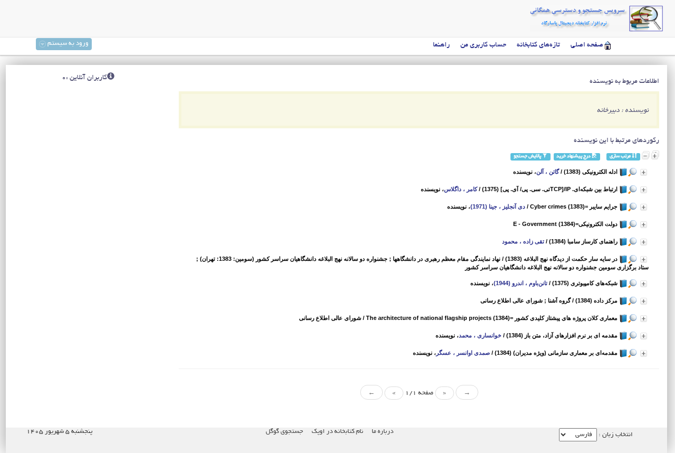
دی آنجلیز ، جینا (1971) (497, 206)
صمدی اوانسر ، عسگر (463, 353)
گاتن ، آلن (547, 171)
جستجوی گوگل (284, 431)
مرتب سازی (621, 156)
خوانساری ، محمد (480, 335)
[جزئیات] (643, 172)
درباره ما (382, 431)
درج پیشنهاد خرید (574, 156)
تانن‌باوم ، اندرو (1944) (520, 283)
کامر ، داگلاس (460, 189)
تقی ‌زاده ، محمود (523, 241)
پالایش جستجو (528, 156)
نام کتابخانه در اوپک (337, 431)
